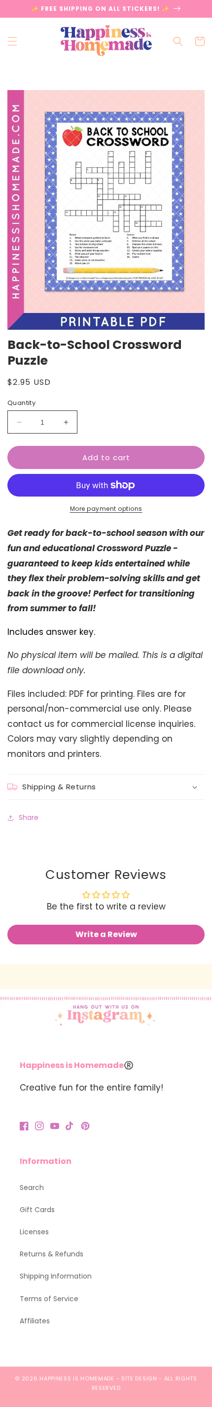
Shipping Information (56, 1276)
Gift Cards (37, 1210)
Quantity (21, 402)
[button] (12, 41)
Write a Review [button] (106, 934)
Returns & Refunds (51, 1254)
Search (32, 1187)
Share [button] (28, 817)
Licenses (34, 1232)
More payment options (106, 508)
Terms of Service (49, 1299)
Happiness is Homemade (76, 1378)
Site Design (139, 1378)
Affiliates (35, 1321)
